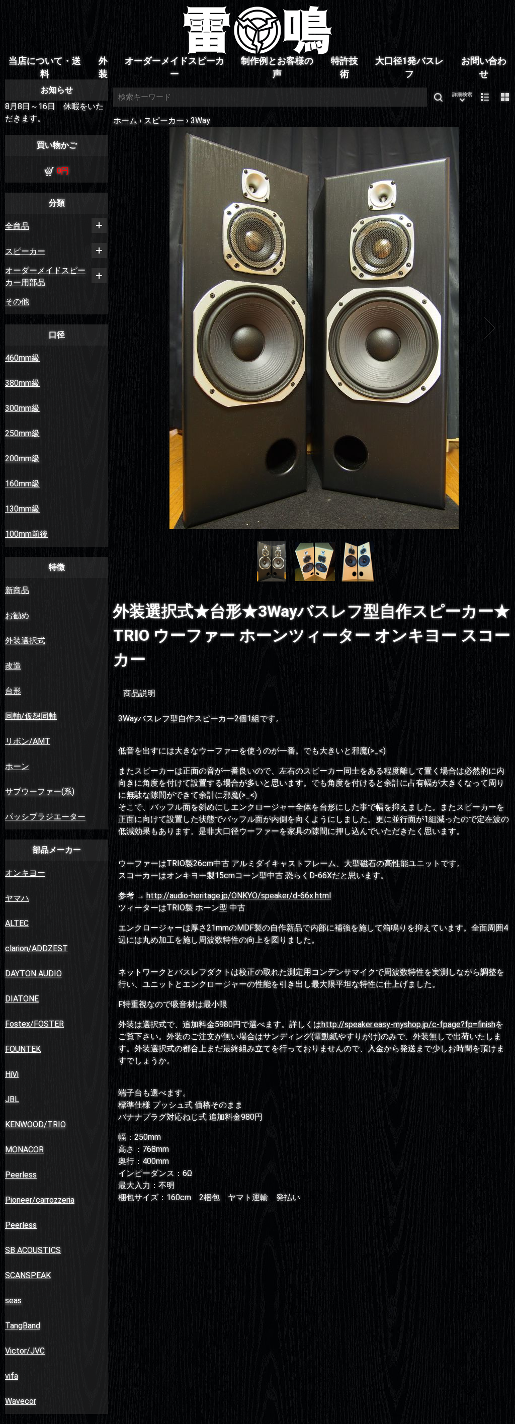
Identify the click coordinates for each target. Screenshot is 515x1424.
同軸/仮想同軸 (31, 716)
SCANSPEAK (28, 1275)
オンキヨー (25, 873)
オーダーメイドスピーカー (174, 67)
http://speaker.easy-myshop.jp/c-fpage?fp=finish (408, 1024)
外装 (103, 67)
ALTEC (17, 923)
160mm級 (22, 483)
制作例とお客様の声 (277, 67)
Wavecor (20, 1401)
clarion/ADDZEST (36, 948)
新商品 (17, 590)
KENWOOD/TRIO (35, 1124)
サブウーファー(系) (39, 791)
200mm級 (22, 458)
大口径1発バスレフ (409, 67)
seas (13, 1300)
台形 (13, 691)
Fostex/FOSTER (34, 1024)
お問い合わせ (483, 67)
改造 (13, 666)
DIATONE (22, 998)
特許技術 (344, 67)
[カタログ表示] (505, 97)
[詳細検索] (462, 97)
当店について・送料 (45, 67)
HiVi (12, 1074)
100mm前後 (26, 534)
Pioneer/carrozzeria (39, 1200)
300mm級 (22, 408)
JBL (12, 1099)
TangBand (22, 1325)
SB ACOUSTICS (33, 1250)
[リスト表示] (485, 97)
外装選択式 (25, 640)
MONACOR (24, 1149)
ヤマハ (17, 898)
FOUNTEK (23, 1049)
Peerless (21, 1175)
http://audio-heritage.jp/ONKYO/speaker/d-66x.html (238, 895)
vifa (11, 1376)
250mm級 (22, 433)
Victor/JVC (25, 1351)
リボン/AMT (27, 741)
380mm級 (22, 383)
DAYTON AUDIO (33, 973)
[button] (139, 328)
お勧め (17, 615)
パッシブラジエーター (45, 816)
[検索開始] (438, 97)
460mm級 (22, 358)
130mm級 (22, 509)
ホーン (17, 766)
